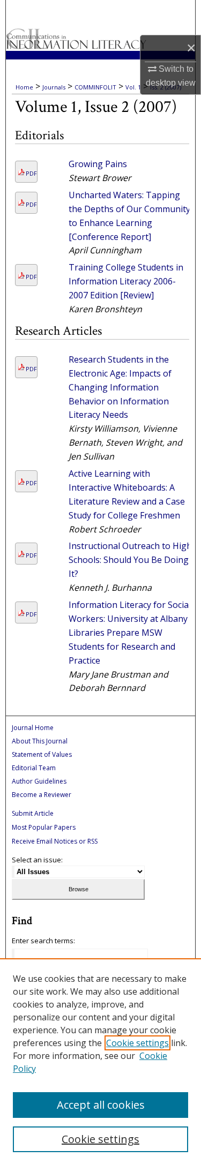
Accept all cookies (101, 1105)
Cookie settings (137, 1043)
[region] (100, 1061)
